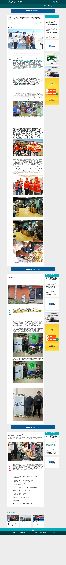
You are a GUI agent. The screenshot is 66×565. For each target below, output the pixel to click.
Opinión (26, 5)
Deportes (21, 5)
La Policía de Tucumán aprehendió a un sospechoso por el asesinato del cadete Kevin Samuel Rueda (51, 25)
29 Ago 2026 (10, 521)
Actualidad (10, 5)
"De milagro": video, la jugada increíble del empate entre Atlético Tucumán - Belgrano (51, 33)
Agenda (41, 5)
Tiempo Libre (16, 5)
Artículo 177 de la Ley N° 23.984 (21, 82)
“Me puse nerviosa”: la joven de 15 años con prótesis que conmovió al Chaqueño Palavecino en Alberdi (51, 37)
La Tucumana (36, 5)
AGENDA (53, 532)
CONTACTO (22, 532)
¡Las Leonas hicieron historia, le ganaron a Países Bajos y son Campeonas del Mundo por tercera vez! (37, 525)
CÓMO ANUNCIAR (43, 532)
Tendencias (31, 5)
